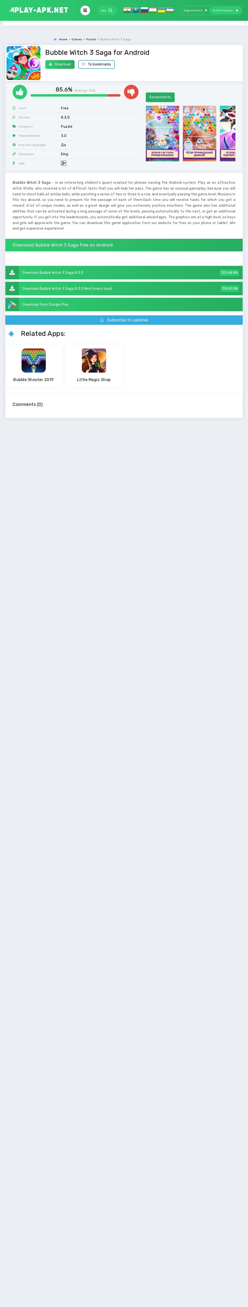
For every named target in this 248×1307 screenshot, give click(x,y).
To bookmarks (99, 64)
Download (63, 64)
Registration (193, 10)
